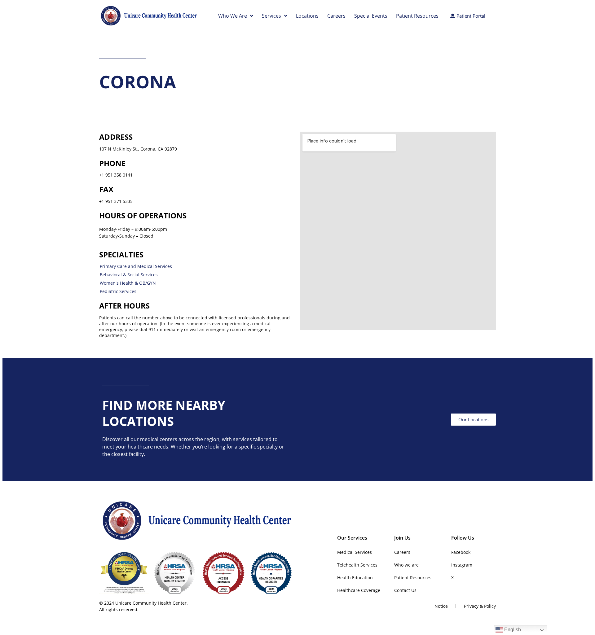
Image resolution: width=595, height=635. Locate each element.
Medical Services (354, 552)
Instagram (461, 565)
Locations (307, 15)
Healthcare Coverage (358, 590)
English (512, 629)
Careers (336, 15)
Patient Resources (417, 15)
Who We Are (232, 15)
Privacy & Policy (480, 606)
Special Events (370, 15)
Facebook (460, 552)
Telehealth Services (357, 565)
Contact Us (405, 590)
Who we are (406, 565)
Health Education (355, 577)
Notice (441, 606)
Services (271, 15)
